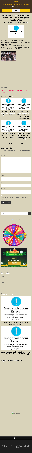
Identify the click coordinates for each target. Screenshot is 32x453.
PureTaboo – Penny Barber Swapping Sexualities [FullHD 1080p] (24, 136)
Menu (17, 10)
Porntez (16, 2)
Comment (4, 155)
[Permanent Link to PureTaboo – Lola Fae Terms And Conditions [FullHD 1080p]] (8, 104)
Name (3, 176)
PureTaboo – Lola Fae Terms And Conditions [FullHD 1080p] (8, 113)
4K (1, 279)
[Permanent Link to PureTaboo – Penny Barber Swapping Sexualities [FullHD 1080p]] (23, 126)
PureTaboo (19, 143)
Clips (23, 23)
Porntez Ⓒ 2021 (16, 450)
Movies (3, 288)
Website (3, 189)
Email (3, 182)
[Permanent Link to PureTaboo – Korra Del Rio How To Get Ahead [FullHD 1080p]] (8, 126)
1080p (18, 23)
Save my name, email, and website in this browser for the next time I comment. (15, 198)
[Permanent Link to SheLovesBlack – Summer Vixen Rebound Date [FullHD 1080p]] (16, 308)
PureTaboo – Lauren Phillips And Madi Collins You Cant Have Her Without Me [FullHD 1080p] (24, 114)
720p (2, 282)
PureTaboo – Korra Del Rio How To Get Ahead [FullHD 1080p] (8, 135)
